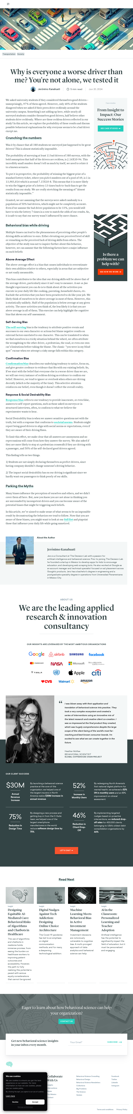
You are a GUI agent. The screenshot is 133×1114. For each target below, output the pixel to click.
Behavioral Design (83, 1079)
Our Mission (51, 1094)
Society (20, 54)
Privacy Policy (122, 1109)
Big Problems (81, 1089)
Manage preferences (25, 1107)
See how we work (109, 272)
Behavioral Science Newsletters (88, 1082)
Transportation (9, 54)
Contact (50, 1097)
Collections (80, 1086)
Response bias (15, 400)
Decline (15, 1102)
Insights (50, 1085)
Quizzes (79, 1095)
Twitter (114, 1079)
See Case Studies (109, 128)
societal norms (63, 422)
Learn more (10, 1096)
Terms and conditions (105, 1109)
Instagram (115, 1086)
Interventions (52, 1088)
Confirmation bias (17, 363)
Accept (35, 1102)
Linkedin (114, 1082)
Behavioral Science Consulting (87, 1076)
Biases (49, 1091)
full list (68, 519)
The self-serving (16, 327)
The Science (81, 1092)
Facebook (115, 1076)
